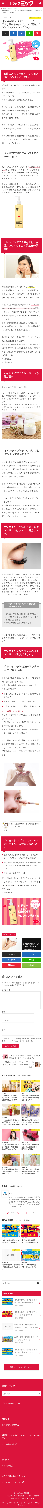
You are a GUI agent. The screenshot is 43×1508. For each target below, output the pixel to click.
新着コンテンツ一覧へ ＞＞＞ (21, 1367)
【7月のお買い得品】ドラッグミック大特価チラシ (25, 1315)
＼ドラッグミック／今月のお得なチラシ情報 (17, 1495)
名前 (4, 1012)
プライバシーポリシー (11, 1403)
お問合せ (36, 1495)
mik (10, 1194)
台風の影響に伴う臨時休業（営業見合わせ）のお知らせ (26, 1327)
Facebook (31, 1213)
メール (5, 1021)
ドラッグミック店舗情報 (21, 1493)
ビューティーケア (9, 934)
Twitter (21, 1213)
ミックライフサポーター (12, 1482)
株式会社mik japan (9, 1425)
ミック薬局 (6, 1466)
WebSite (12, 1213)
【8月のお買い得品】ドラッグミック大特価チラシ (25, 1302)
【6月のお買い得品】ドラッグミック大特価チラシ (25, 1352)
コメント (6, 990)
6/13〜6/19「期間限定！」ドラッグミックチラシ (26, 1340)
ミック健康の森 (8, 1444)
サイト (4, 1030)
